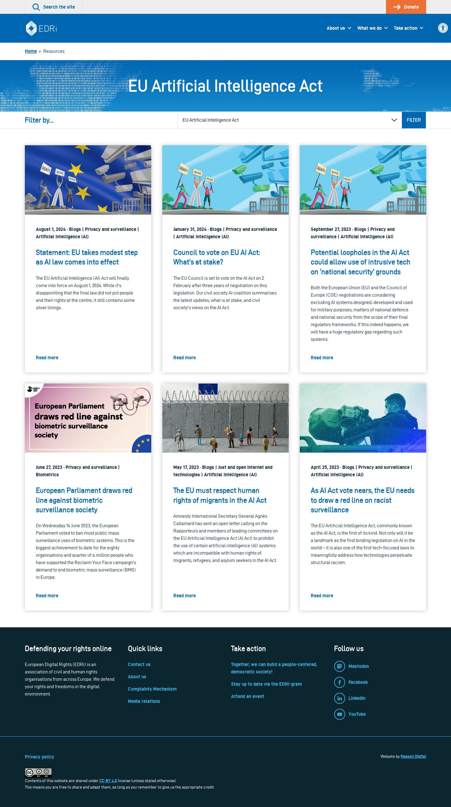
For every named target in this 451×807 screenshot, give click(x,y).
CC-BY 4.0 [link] (108, 780)
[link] (443, 28)
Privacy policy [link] (39, 756)
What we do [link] (369, 28)
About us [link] (336, 28)
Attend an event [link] (247, 696)
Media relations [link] (144, 701)
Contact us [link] (139, 664)
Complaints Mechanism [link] (152, 689)
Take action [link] (405, 28)
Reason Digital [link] (413, 756)
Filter (414, 120)
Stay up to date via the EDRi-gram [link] (266, 684)
